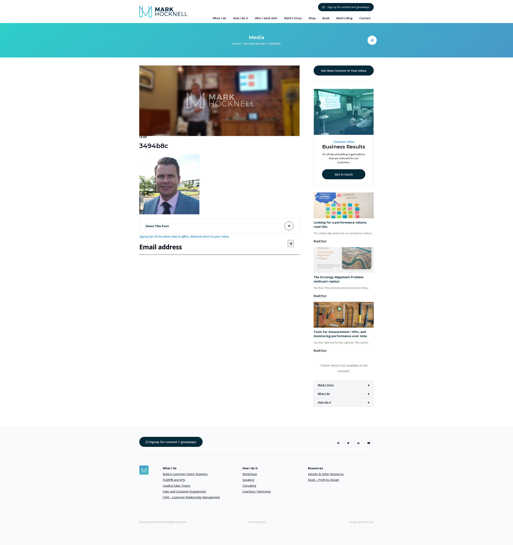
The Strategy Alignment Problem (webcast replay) (339, 279)
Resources (315, 468)
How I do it (324, 402)
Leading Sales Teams (176, 486)
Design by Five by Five (361, 522)
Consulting (249, 486)
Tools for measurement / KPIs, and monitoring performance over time (340, 334)
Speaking (248, 480)
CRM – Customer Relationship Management (191, 497)
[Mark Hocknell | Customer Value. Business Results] (163, 11)
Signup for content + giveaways (172, 442)
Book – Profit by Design (323, 480)
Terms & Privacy (256, 522)
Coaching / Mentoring (256, 491)
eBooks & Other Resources (326, 474)
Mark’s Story (326, 385)
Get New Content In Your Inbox (343, 71)
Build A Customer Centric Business (185, 474)
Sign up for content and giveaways (348, 7)
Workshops (249, 474)
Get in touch (344, 174)
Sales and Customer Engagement (184, 491)
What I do (324, 393)
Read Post (320, 241)
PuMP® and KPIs (174, 480)
